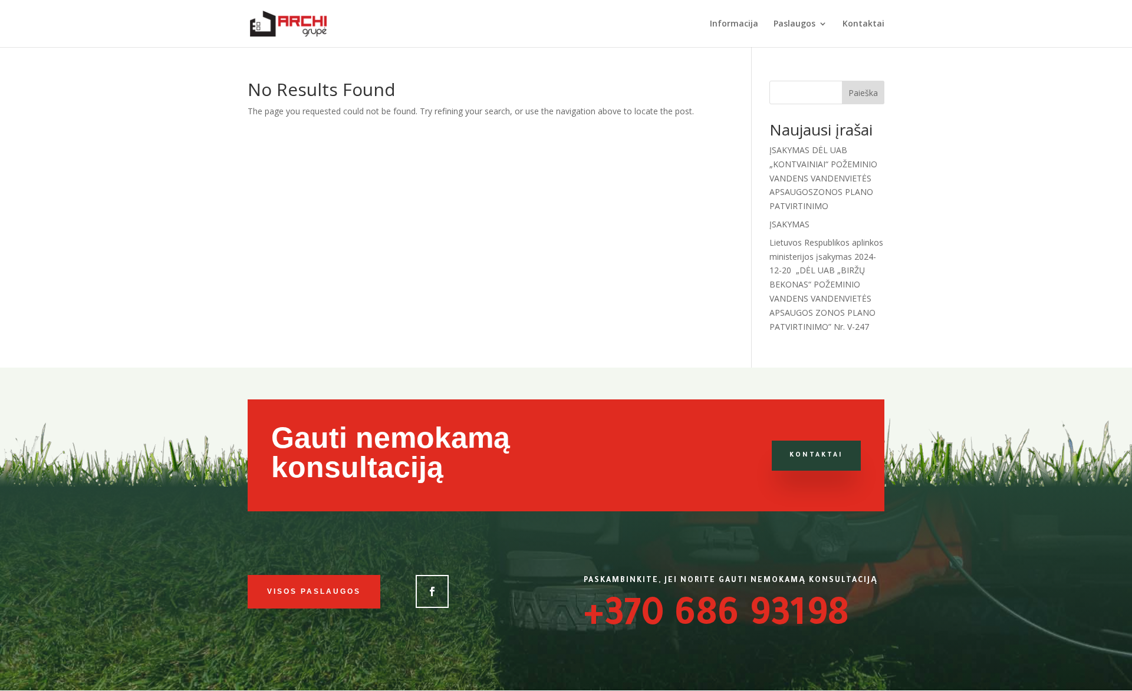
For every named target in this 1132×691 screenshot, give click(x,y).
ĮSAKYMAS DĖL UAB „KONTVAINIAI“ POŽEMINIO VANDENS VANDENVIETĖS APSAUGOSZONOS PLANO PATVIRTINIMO (823, 177)
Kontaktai (863, 24)
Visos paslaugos (314, 591)
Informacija (734, 24)
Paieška (863, 92)
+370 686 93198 (716, 618)
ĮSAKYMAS (789, 224)
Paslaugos (794, 24)
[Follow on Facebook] (432, 591)
